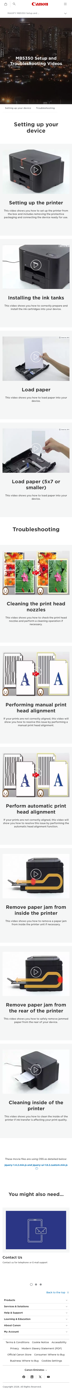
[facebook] (23, 1377)
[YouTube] (48, 1377)
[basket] (6, 4)
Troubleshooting (45, 108)
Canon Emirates (35, 1370)
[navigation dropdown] (65, 4)
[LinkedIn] (32, 1377)
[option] (36, 1242)
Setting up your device (18, 108)
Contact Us (12, 1257)
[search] (14, 4)
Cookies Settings (52, 1360)
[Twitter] (40, 1377)
